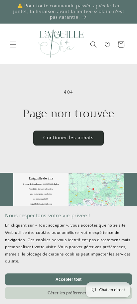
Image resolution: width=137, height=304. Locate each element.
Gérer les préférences (68, 293)
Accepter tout (68, 279)
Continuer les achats (68, 138)
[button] (13, 44)
